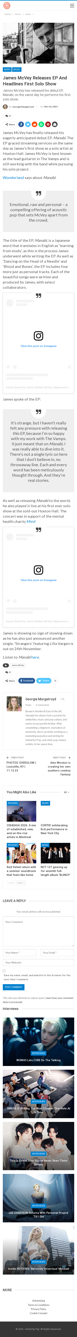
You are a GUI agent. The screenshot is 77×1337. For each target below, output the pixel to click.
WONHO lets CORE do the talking (38, 1060)
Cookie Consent (38, 1313)
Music (16, 69)
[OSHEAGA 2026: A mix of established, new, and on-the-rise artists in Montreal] (21, 811)
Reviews (13, 803)
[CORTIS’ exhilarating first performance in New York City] (55, 811)
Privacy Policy (38, 1309)
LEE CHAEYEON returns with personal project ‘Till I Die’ (38, 1214)
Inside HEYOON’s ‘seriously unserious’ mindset (38, 1268)
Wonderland (13, 177)
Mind (31, 521)
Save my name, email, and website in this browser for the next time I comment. (37, 977)
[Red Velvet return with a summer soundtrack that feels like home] (21, 853)
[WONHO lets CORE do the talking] (38, 1041)
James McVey (18, 665)
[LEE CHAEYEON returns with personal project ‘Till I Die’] (38, 1198)
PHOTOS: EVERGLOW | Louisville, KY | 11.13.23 (21, 766)
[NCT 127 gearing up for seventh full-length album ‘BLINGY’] (55, 853)
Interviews (38, 1053)
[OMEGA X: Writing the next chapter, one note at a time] (38, 1094)
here (35, 657)
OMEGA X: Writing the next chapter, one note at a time (38, 1110)
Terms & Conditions (38, 1304)
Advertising (38, 1300)
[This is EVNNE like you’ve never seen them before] (38, 1146)
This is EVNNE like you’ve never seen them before (38, 1162)
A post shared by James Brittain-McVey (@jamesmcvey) (39, 387)
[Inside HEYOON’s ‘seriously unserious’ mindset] (38, 1250)
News (7, 69)
